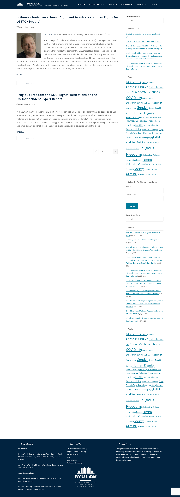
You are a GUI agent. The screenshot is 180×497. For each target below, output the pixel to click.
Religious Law (146, 155)
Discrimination (134, 102)
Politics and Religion (150, 129)
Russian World (154, 164)
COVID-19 (133, 97)
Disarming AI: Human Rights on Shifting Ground (143, 41)
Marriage (147, 125)
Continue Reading (27, 82)
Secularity (130, 169)
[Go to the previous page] (96, 151)
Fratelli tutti (146, 103)
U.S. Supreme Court (150, 169)
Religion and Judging (145, 138)
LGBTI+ (139, 124)
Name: (128, 187)
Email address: (131, 194)
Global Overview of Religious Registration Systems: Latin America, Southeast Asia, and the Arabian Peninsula (144, 304)
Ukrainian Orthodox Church (146, 174)
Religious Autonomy (148, 142)
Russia (139, 160)
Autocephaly (151, 82)
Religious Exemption (132, 149)
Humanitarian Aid (132, 117)
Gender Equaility (155, 108)
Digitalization (147, 97)
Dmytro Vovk (23, 454)
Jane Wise (21, 478)
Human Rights (144, 117)
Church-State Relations (145, 92)
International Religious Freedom (141, 120)
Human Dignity (143, 113)
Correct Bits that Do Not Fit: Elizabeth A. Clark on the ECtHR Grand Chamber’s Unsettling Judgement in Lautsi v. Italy (144, 283)
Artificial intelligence (136, 82)
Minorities (154, 125)
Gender (142, 107)
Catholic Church (137, 87)
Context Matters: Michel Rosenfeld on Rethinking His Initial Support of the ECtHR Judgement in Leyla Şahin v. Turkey (144, 66)
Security (139, 169)
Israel (159, 121)
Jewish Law (130, 125)
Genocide (129, 114)
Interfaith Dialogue (155, 117)
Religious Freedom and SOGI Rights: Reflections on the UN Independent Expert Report (57, 97)
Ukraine (131, 174)
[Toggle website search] (162, 4)
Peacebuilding (133, 129)
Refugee (148, 133)
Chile (127, 92)
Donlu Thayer (23, 486)
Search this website (133, 16)
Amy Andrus (22, 465)
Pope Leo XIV (139, 133)
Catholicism (156, 87)
